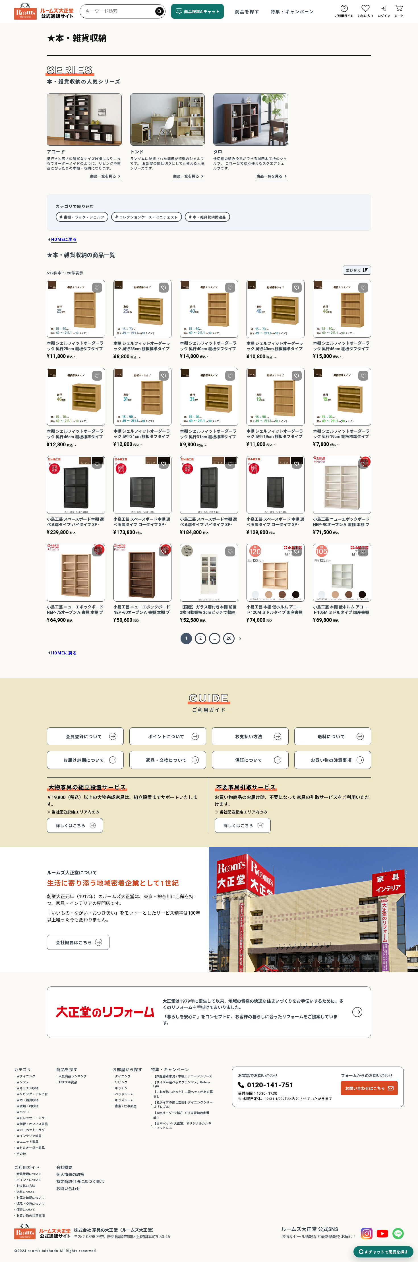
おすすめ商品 (68, 1082)
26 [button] (229, 638)
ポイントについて (166, 736)
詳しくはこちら (71, 825)
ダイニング (123, 1076)
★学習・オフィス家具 (32, 1124)
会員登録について (84, 736)
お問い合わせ (68, 1188)
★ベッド (22, 1112)
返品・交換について (166, 760)
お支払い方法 (248, 736)
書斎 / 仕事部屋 (125, 1106)
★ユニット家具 (27, 1142)
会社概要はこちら (74, 942)
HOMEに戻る (64, 239)
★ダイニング (25, 1076)
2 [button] (200, 638)
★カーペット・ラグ (30, 1130)
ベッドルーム (124, 1094)
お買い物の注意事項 (331, 760)
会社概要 (64, 1167)
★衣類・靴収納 (27, 1106)
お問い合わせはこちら (365, 1088)
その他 (21, 1154)
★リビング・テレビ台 (32, 1094)
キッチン (121, 1088)
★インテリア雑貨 (29, 1136)
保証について (248, 760)
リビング (121, 1082)
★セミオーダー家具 (30, 1148)
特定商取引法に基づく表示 (80, 1181)
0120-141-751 (270, 1085)
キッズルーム (124, 1100)
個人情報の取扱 (70, 1174)
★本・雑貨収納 (27, 1100)
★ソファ (22, 1082)
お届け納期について (83, 760)
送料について (331, 736)
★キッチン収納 (27, 1088)
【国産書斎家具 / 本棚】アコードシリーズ (182, 1076)
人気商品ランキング (73, 1076)
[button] (240, 638)
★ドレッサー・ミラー (32, 1118)
